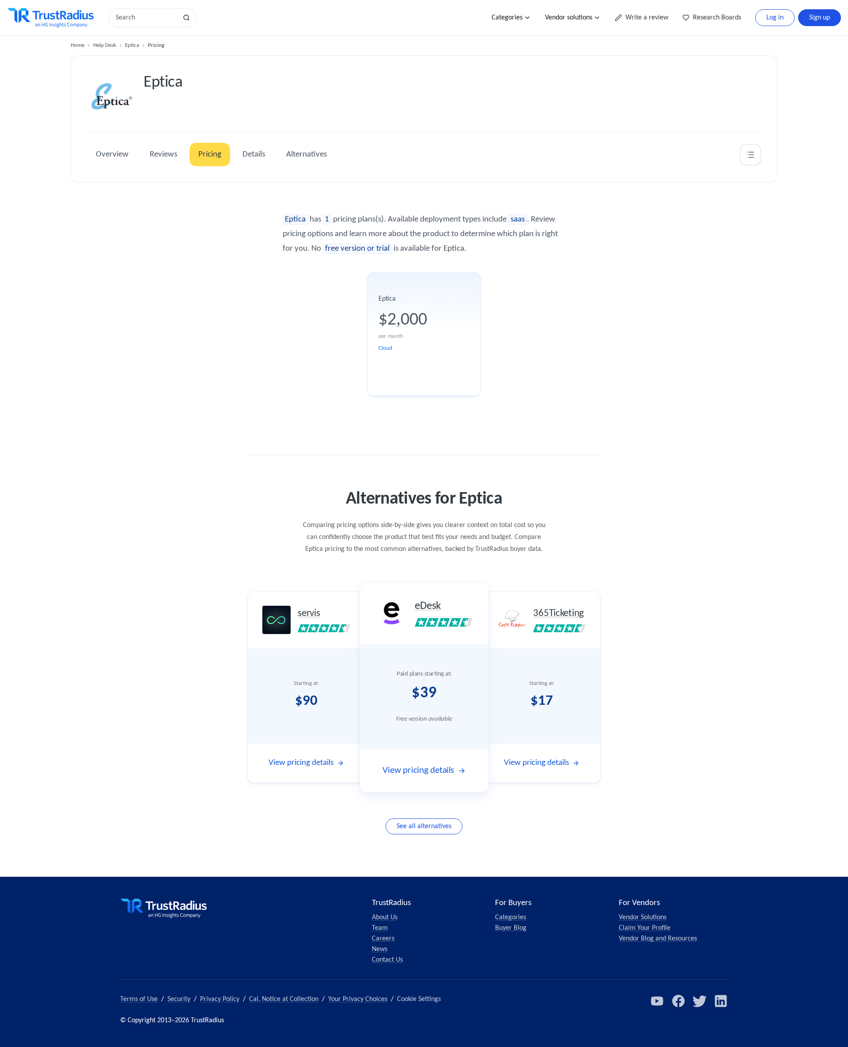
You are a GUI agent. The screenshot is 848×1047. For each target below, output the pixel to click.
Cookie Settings (419, 999)
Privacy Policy (219, 999)
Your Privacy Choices (357, 999)
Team (380, 928)
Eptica (132, 45)
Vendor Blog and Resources (658, 938)
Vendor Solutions (642, 917)
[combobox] (146, 17)
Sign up (819, 17)
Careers (383, 938)
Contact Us (387, 959)
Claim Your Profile (644, 928)
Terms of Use (139, 999)
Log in (775, 17)
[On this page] (750, 154)
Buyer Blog (510, 928)
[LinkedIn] (721, 1001)
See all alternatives (424, 826)
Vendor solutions (568, 17)
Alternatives (306, 154)
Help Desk (104, 45)
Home (77, 45)
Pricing (209, 154)
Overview (112, 154)
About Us (385, 917)
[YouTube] (657, 1001)
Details (253, 154)
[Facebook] (678, 1001)
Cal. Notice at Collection (283, 999)
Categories (507, 17)
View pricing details (301, 763)
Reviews (163, 154)
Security (178, 999)
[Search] (186, 18)
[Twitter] (700, 1001)
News (379, 949)
